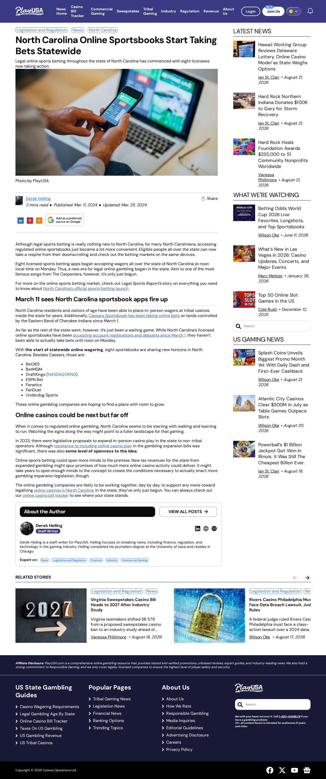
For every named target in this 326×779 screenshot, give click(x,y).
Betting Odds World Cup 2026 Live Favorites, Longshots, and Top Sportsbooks (281, 217)
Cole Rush (267, 309)
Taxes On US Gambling (41, 728)
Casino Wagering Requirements (49, 706)
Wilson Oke (268, 235)
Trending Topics (108, 728)
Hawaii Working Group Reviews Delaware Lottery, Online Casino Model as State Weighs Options (282, 57)
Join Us (273, 11)
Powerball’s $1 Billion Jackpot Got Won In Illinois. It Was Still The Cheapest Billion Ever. (282, 454)
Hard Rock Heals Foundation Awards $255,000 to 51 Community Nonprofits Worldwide (283, 154)
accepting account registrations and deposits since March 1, (129, 335)
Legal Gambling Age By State (47, 714)
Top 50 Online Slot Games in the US (278, 298)
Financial (96, 560)
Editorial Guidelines (184, 728)
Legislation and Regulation (41, 30)
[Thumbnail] (51, 615)
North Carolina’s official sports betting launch (85, 288)
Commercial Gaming (134, 560)
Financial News (107, 713)
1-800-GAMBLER (289, 716)
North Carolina (102, 30)
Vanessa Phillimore (267, 177)
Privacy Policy (179, 749)
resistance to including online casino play (93, 446)
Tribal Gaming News (112, 699)
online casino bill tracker (46, 495)
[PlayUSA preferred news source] (64, 220)
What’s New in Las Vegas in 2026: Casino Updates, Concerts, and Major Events (283, 258)
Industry (112, 560)
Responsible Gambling (187, 713)
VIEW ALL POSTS (185, 511)
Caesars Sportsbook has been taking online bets (134, 315)
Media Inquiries (180, 720)
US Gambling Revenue (41, 735)
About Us (175, 699)
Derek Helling (38, 198)
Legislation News (109, 706)
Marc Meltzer (270, 276)
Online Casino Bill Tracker (44, 721)
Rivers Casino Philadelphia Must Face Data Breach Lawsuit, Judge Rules (282, 605)
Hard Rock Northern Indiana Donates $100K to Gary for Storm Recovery (283, 105)
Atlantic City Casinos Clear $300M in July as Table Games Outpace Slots (283, 408)
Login (251, 11)
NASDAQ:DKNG (62, 374)
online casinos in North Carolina (64, 490)
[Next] (307, 578)
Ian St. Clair (268, 77)
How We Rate (178, 706)
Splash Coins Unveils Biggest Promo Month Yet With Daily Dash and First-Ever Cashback (283, 362)
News (78, 30)
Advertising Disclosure (187, 735)
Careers (173, 742)
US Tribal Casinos (36, 742)
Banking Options (108, 720)
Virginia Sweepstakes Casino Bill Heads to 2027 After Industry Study (123, 605)
